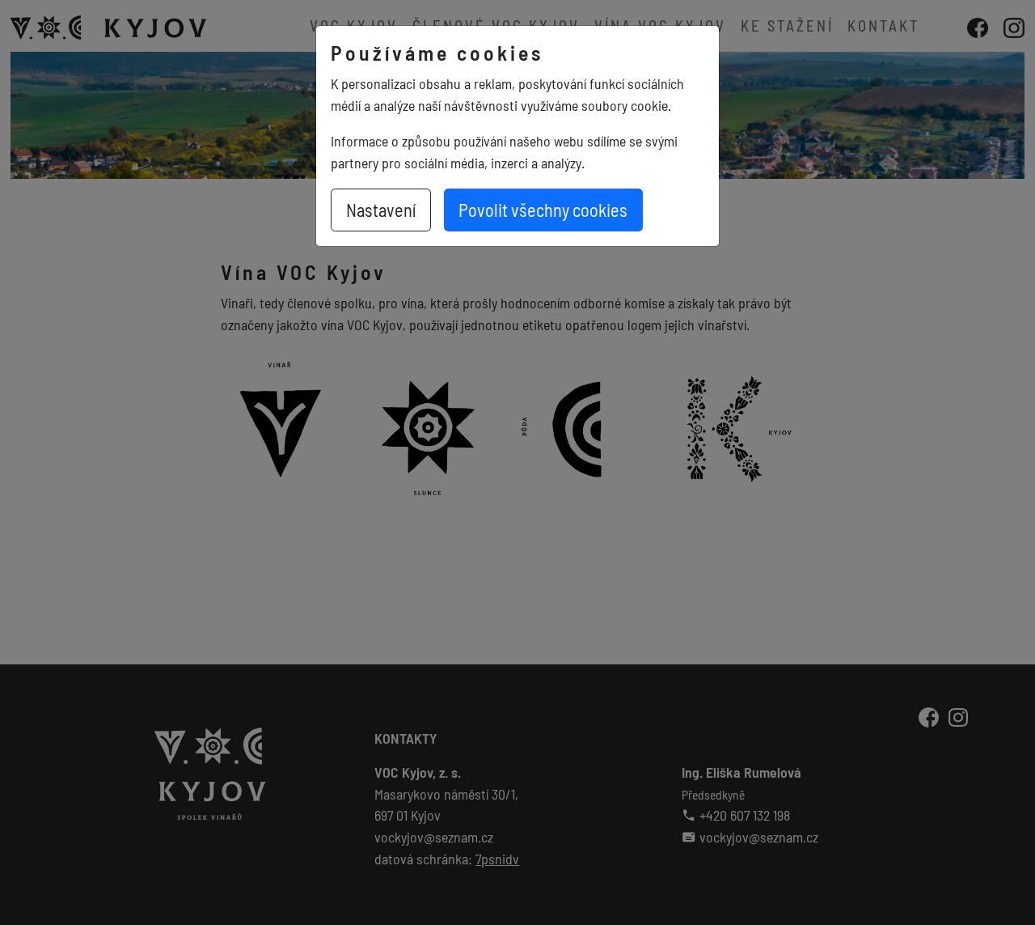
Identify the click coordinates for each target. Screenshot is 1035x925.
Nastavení (381, 209)
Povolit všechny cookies (542, 209)
